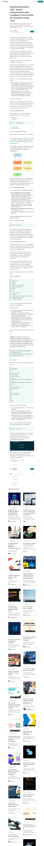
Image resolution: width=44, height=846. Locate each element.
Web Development (14, 459)
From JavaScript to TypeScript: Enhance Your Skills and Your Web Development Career (28, 576)
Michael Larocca (27, 585)
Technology (26, 666)
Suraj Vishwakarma (13, 617)
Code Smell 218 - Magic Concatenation (13, 835)
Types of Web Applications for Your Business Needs (13, 804)
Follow (32, 31)
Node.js (13, 117)
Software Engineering (14, 461)
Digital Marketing (12, 767)
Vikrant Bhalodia (13, 521)
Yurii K (25, 521)
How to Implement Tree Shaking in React (29, 795)
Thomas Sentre (27, 615)
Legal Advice (26, 696)
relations (16, 141)
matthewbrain (12, 813)
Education (11, 573)
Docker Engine (14, 127)
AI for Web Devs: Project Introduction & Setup (29, 544)
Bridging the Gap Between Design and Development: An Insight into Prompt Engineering (13, 512)
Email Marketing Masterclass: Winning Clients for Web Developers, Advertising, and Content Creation (13, 772)
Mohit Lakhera (12, 781)
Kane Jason (12, 747)
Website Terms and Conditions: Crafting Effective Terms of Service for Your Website (28, 701)
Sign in (35, 1)
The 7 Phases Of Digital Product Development (29, 669)
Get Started (40, 1)
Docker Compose (15, 128)
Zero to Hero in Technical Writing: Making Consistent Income (13, 609)
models (11, 141)
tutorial (21, 210)
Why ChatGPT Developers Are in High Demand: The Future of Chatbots (14, 705)
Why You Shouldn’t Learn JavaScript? (28, 607)
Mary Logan (26, 677)
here (22, 305)
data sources (30, 141)
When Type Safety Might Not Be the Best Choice (28, 733)
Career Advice (11, 668)
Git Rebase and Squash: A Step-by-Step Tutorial (14, 577)
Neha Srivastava (13, 553)
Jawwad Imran (27, 803)
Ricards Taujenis (27, 741)
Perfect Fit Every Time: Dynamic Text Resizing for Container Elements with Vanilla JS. (29, 512)
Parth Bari (11, 714)
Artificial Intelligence (27, 540)
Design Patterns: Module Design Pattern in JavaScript (29, 638)
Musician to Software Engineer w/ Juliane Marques (13, 673)
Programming (22, 459)
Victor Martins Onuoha (28, 834)
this (16, 51)
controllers (29, 140)
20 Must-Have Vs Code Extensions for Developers (14, 641)
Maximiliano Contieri (13, 842)
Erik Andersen (12, 681)
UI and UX (25, 634)
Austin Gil (26, 551)
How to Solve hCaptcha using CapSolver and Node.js (29, 764)
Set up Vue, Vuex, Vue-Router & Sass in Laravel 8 (29, 826)
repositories (14, 143)
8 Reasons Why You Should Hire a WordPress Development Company (14, 546)
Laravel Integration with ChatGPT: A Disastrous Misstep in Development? (14, 739)
